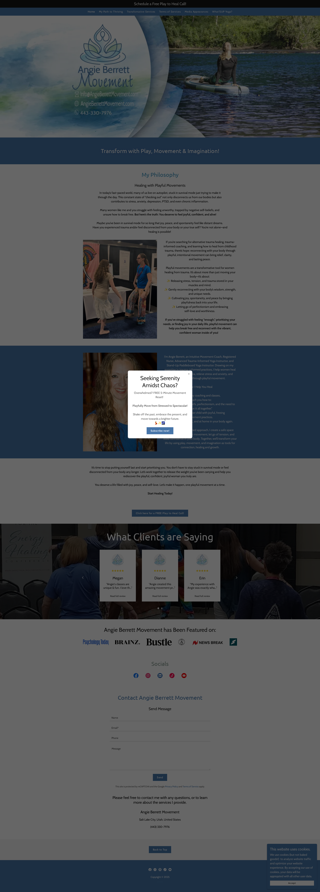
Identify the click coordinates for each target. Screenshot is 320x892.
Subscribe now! (160, 430)
